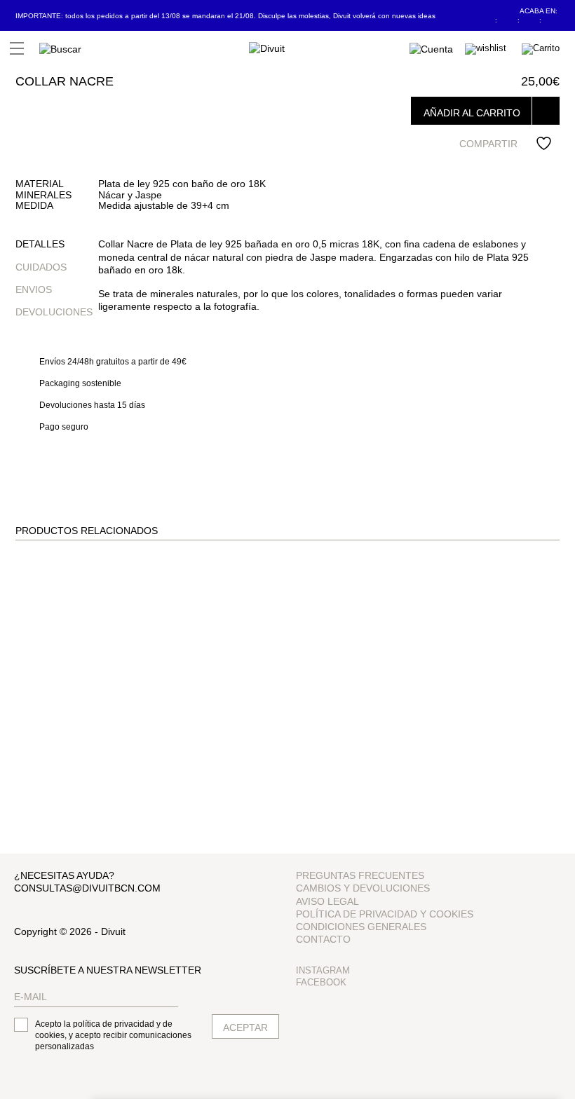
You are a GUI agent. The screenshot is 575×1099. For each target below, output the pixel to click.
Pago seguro (63, 427)
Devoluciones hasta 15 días (92, 405)
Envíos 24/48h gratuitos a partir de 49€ (113, 362)
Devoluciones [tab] (54, 312)
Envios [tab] (33, 289)
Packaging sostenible (80, 383)
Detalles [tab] (40, 244)
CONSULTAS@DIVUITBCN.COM (87, 888)
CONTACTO (323, 939)
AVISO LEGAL (327, 901)
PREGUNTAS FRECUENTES (360, 875)
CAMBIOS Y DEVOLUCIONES (363, 888)
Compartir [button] (488, 143)
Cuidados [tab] (41, 267)
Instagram (323, 970)
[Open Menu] (17, 48)
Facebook (321, 982)
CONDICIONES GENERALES (361, 926)
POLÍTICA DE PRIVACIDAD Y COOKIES (384, 914)
